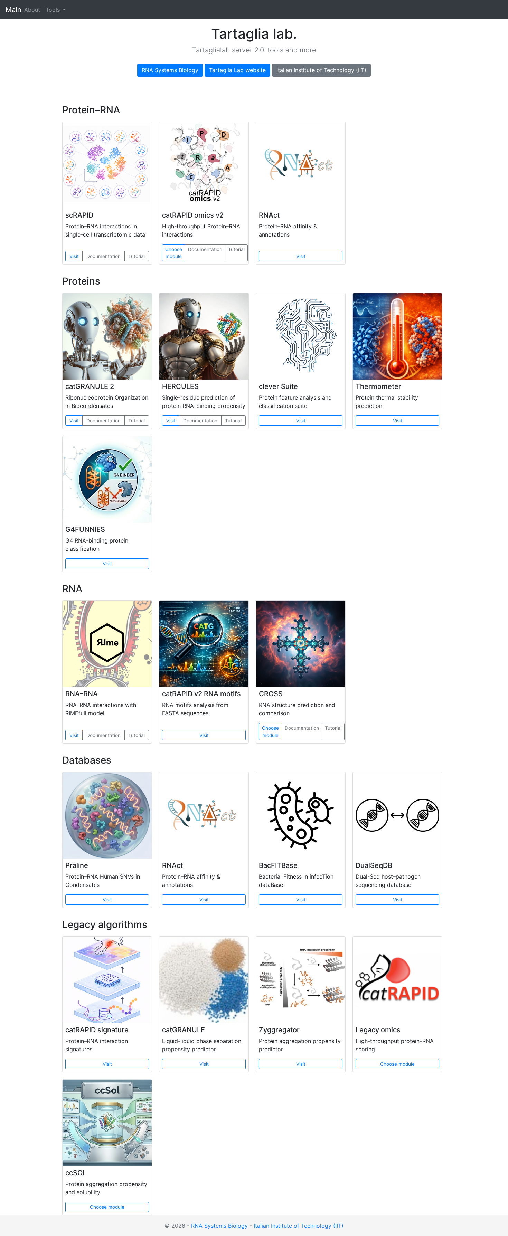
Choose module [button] (173, 253)
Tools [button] (54, 9)
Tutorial (136, 256)
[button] (203, 165)
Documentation (103, 256)
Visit (74, 256)
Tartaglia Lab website (237, 70)
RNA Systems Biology (170, 70)
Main (13, 10)
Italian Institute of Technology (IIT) (321, 70)
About (33, 9)
